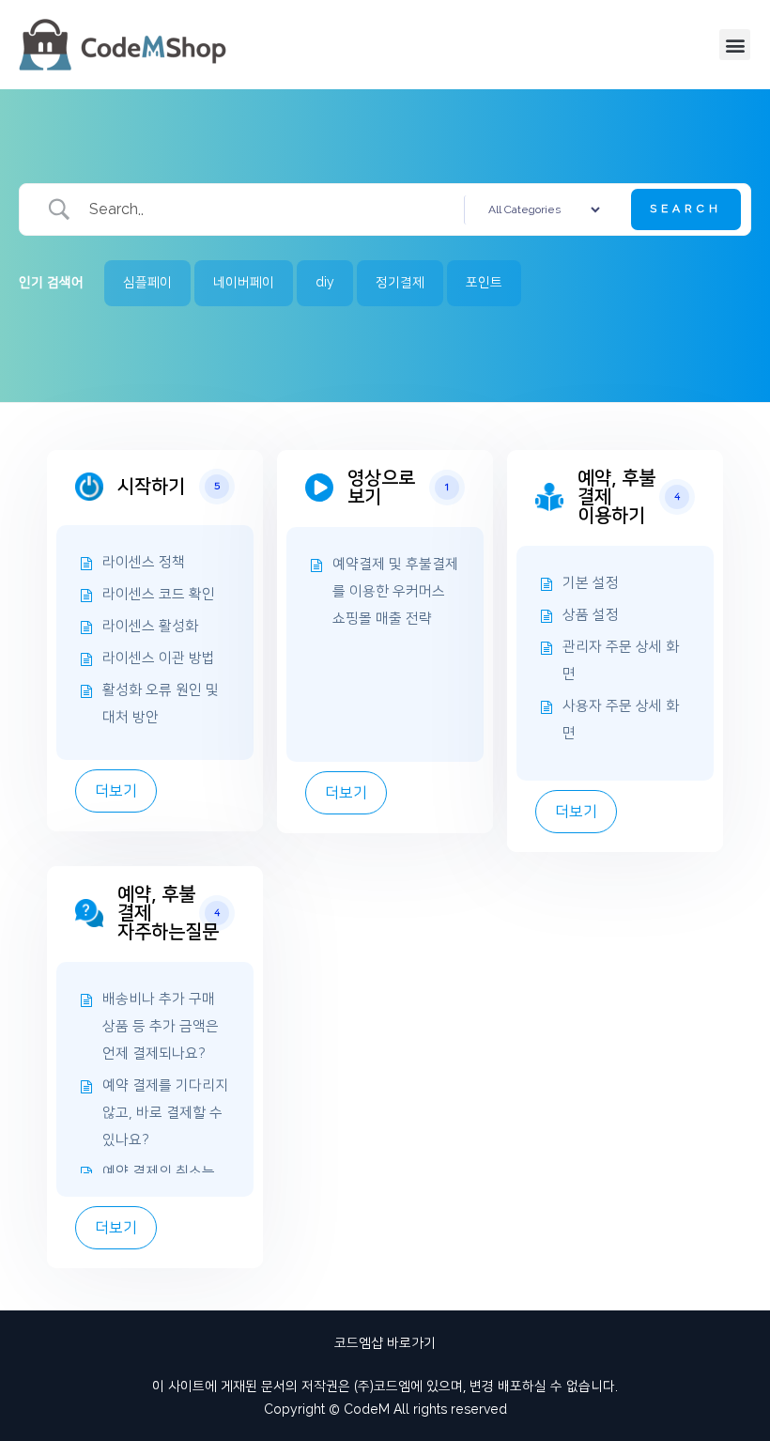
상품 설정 (590, 615)
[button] (734, 44)
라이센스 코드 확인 (158, 594)
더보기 (116, 790)
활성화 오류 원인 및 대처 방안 (160, 703)
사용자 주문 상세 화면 (620, 719)
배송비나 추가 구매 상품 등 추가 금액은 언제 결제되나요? (160, 1026)
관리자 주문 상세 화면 (620, 660)
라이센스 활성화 (150, 626)
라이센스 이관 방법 (158, 658)
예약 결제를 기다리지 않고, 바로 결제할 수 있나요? (165, 1112)
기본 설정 (590, 583)
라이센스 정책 (143, 562)
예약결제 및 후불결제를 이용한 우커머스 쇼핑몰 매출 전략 (395, 591)
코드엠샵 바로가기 (385, 1343)
